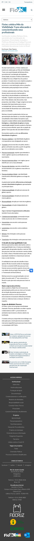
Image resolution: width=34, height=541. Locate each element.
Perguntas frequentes (16, 436)
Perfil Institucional (16, 387)
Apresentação (16, 418)
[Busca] (31, 9)
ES (9, 2)
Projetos (16, 415)
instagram (28, 465)
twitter (12, 465)
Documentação (16, 393)
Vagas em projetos (16, 446)
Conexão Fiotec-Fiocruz (16, 405)
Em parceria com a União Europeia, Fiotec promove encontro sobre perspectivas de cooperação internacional (20, 364)
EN (6, 2)
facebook (5, 465)
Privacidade (16, 408)
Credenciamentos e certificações (16, 396)
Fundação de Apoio (16, 390)
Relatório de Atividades (16, 399)
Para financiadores (16, 424)
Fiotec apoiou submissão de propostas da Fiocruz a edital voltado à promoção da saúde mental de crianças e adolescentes (20, 344)
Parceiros (16, 439)
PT (3, 2)
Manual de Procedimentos (16, 427)
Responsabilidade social (16, 402)
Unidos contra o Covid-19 (16, 442)
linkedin (20, 465)
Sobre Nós (16, 384)
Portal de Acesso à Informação (16, 433)
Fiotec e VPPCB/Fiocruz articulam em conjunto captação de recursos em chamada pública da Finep (20, 336)
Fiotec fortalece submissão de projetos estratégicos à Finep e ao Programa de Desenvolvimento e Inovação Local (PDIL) (19, 354)
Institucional (16, 381)
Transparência (28, 2)
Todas (16, 448)
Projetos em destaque (16, 430)
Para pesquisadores (16, 421)
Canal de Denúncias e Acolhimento (16, 411)
